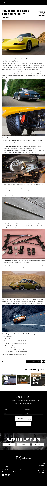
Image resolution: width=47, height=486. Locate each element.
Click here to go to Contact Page (10, 471)
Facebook (28, 361)
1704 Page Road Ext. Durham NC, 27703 (12, 469)
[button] (44, 2)
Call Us (39, 361)
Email (43, 361)
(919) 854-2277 (7, 466)
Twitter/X (34, 361)
